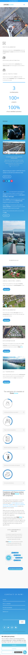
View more (6, 289)
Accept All (14, 645)
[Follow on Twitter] (9, 181)
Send (22, 622)
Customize (14, 648)
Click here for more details (15, 569)
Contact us (6, 215)
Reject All (14, 652)
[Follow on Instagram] (12, 181)
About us (14, 26)
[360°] (14, 338)
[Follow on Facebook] (4, 181)
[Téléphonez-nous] (25, 652)
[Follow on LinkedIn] (6, 181)
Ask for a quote (7, 176)
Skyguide (11, 504)
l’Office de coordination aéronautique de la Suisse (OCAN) (14, 505)
